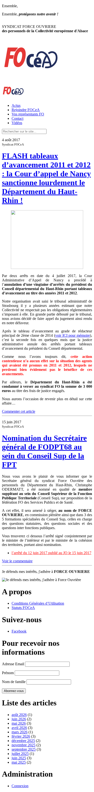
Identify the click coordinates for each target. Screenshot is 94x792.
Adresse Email (13, 664)
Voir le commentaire (17, 561)
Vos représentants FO (28, 114)
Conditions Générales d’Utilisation (38, 603)
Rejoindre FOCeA (26, 110)
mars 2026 (19, 732)
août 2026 (19, 715)
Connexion (20, 786)
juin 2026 (19, 719)
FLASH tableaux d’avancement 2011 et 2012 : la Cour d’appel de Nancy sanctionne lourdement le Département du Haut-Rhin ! (46, 178)
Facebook (19, 631)
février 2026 (21, 736)
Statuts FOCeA (23, 608)
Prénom (8, 673)
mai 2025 (19, 762)
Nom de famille (14, 682)
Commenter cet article (18, 411)
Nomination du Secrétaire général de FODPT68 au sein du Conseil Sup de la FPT (44, 451)
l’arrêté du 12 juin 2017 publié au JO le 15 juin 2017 (51, 553)
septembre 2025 (24, 749)
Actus (16, 105)
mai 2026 (19, 723)
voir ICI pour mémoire (72, 335)
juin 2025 (19, 758)
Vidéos (17, 123)
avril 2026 (19, 728)
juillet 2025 (20, 754)
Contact (17, 118)
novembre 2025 (23, 745)
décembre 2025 (23, 741)
